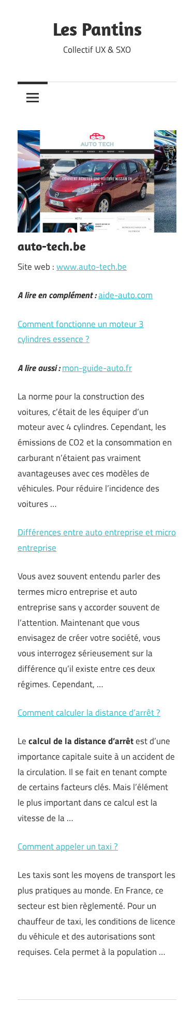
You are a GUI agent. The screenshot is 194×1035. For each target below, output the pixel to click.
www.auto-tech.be (91, 266)
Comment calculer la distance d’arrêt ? (89, 712)
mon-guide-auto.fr (97, 368)
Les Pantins (97, 28)
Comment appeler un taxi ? (68, 846)
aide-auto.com (125, 295)
